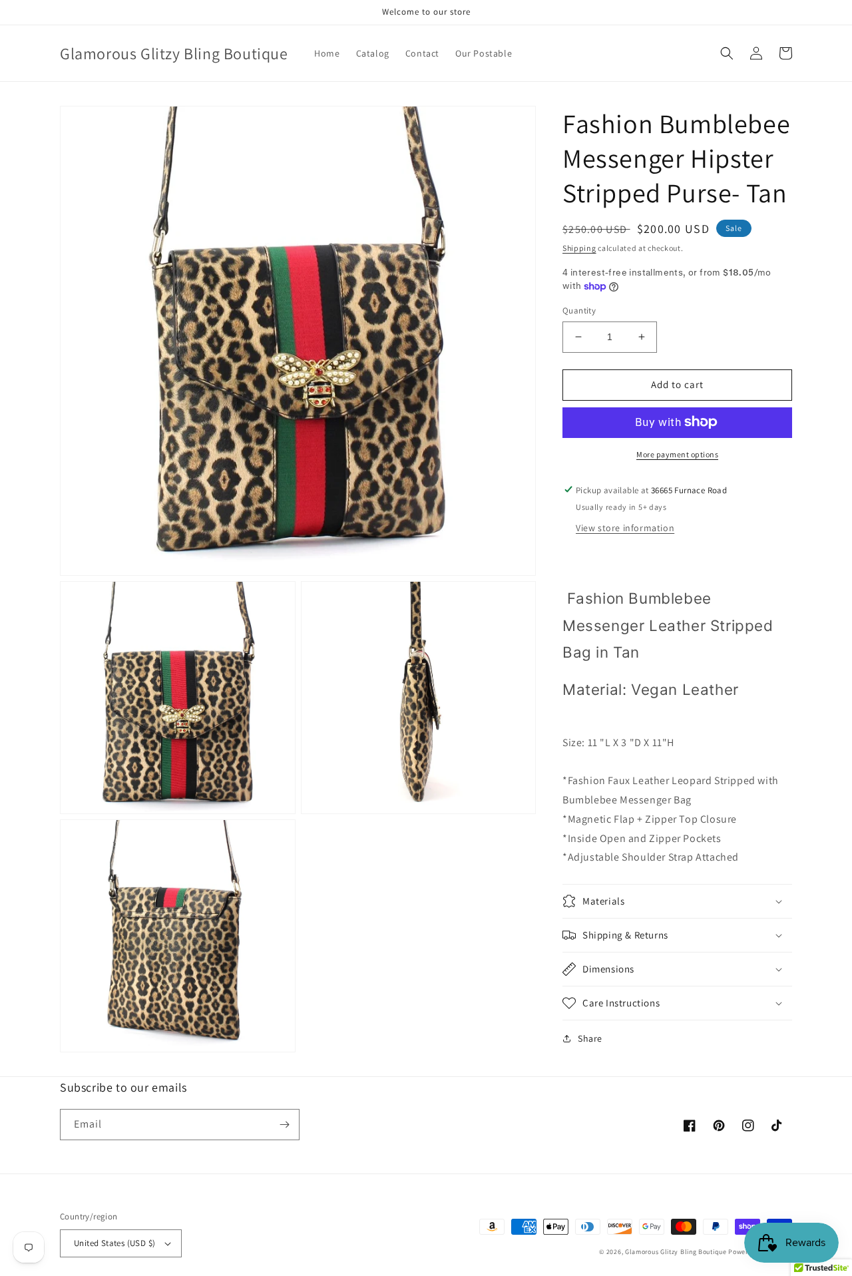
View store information (625, 527)
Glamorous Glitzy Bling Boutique (676, 1251)
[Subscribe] (284, 1124)
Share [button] (590, 1038)
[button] (727, 53)
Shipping (579, 248)
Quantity (579, 310)
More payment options (677, 454)
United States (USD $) (114, 1243)
